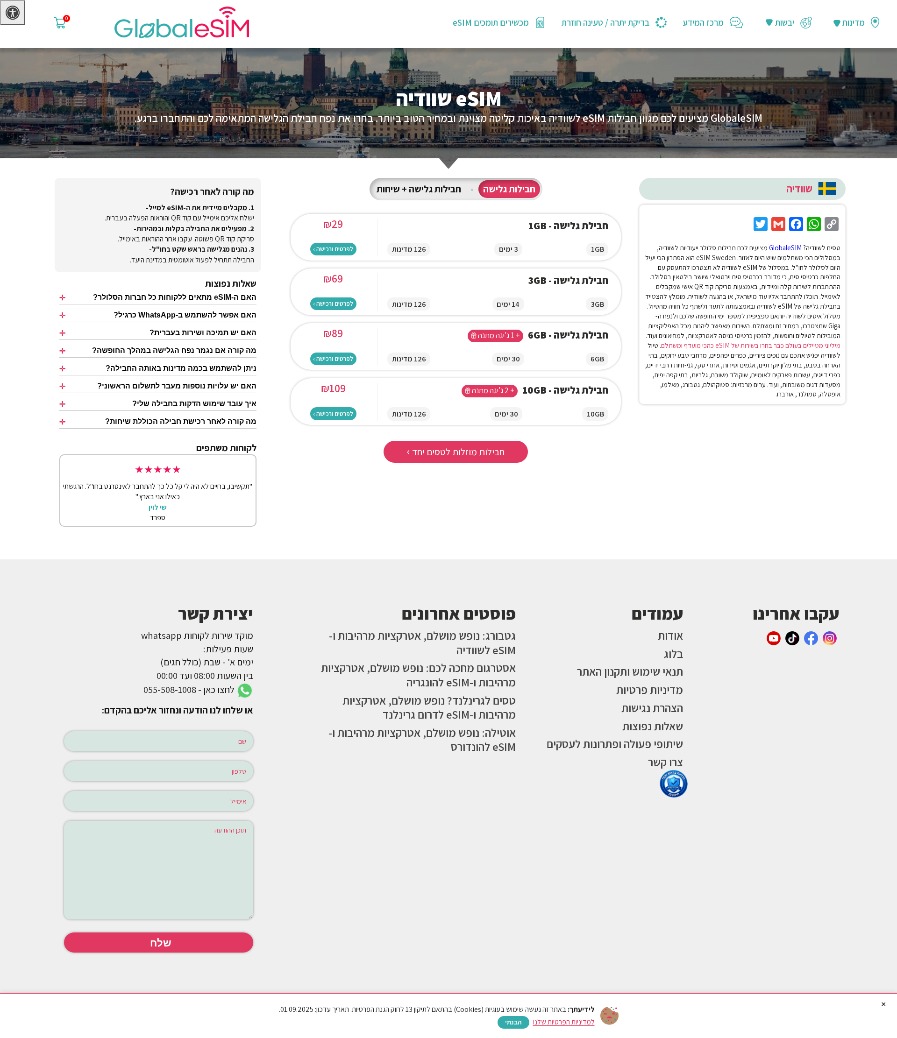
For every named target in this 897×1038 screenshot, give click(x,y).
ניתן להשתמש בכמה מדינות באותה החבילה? (181, 368)
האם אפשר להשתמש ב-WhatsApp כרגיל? (185, 315)
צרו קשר (665, 762)
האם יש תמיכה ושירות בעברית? (203, 333)
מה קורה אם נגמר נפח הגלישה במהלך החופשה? (174, 350)
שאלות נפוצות (652, 726)
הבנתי (513, 1022)
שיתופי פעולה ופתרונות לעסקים (615, 743)
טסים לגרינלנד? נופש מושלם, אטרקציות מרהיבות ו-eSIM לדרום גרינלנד (429, 707)
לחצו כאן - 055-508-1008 (189, 689)
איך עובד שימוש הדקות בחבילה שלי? (194, 404)
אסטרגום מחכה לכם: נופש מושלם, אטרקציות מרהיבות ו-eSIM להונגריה (418, 675)
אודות (670, 635)
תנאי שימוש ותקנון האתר (630, 671)
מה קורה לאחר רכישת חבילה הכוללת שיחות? (180, 421)
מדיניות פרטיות (649, 689)
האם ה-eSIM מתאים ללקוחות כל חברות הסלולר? (174, 297)
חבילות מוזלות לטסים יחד (456, 451)
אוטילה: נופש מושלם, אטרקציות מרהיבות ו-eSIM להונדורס (422, 740)
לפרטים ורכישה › (333, 249)
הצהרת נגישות (652, 707)
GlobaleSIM (785, 247)
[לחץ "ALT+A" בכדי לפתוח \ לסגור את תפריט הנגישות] (12, 12)
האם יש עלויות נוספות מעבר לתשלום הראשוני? (176, 386)
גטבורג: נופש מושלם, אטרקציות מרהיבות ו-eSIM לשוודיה (422, 642)
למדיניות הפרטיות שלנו (564, 1022)
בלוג (673, 653)
